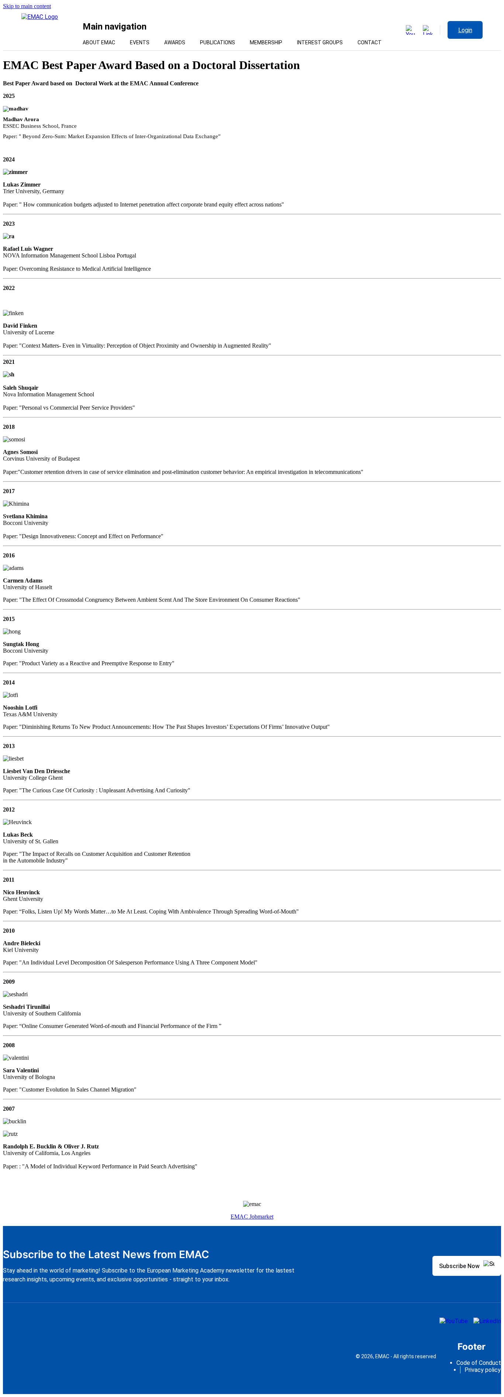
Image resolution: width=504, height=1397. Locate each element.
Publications (217, 42)
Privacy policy (483, 1369)
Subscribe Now (459, 1266)
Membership (266, 42)
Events (139, 42)
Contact (370, 42)
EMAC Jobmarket (252, 1216)
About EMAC (99, 42)
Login (465, 30)
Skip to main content (27, 6)
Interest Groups (320, 42)
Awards (174, 42)
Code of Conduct (478, 1362)
